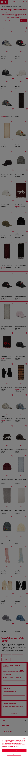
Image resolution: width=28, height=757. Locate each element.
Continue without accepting (14, 754)
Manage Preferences (16, 744)
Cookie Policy (15, 746)
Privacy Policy (6, 746)
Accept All (14, 750)
